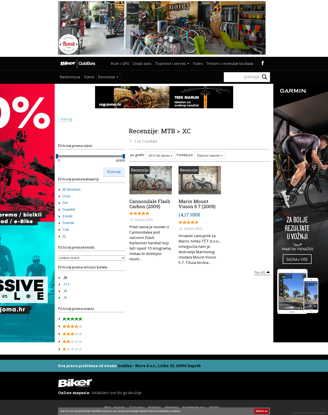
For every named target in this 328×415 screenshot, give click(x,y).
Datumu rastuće (209, 155)
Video (198, 63)
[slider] (57, 156)
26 (65, 277)
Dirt (65, 203)
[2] (72, 341)
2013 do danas (160, 155)
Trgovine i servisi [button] (171, 63)
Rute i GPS (120, 63)
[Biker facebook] (262, 63)
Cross (66, 196)
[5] (72, 319)
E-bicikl (67, 216)
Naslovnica (70, 76)
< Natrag (65, 119)
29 (65, 297)
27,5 (66, 284)
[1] (72, 349)
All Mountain (71, 189)
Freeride (68, 223)
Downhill (68, 209)
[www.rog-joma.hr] (164, 97)
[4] (72, 326)
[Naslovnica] (77, 63)
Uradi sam (142, 63)
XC (64, 236)
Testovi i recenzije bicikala (229, 63)
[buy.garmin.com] (164, 28)
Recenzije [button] (107, 76)
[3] (72, 334)
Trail (65, 229)
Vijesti (89, 76)
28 (65, 291)
